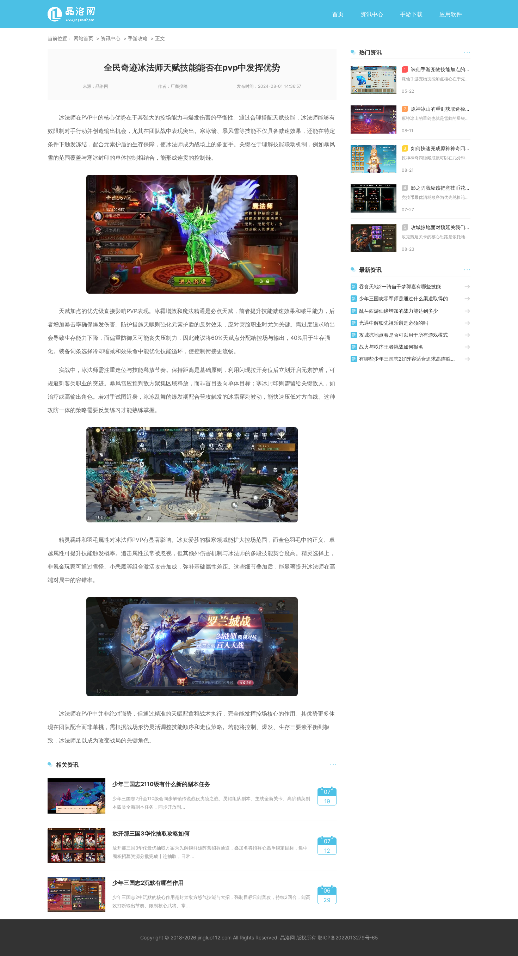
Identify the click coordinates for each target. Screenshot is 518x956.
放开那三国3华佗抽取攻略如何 (151, 833)
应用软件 (450, 14)
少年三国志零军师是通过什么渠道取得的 (403, 298)
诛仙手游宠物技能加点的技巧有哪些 (437, 69)
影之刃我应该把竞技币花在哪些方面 (436, 188)
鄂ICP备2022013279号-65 (347, 937)
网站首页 (83, 38)
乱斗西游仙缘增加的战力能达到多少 (398, 311)
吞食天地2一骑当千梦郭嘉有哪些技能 (400, 286)
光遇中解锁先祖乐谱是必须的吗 (393, 323)
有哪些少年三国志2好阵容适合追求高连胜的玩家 (411, 359)
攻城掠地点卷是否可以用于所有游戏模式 (403, 335)
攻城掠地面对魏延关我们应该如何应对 (437, 227)
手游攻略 (138, 38)
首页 (338, 14)
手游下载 (411, 14)
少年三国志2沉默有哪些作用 (148, 882)
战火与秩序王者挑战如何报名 (391, 347)
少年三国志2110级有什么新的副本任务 (161, 784)
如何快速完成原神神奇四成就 (436, 148)
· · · (333, 764)
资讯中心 (371, 14)
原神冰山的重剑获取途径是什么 (437, 109)
